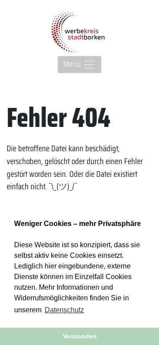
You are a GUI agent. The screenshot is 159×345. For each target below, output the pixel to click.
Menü (73, 64)
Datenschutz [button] (64, 310)
